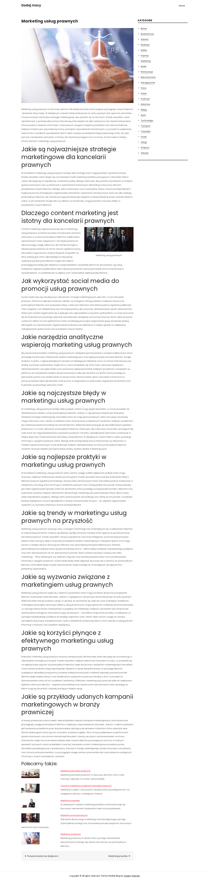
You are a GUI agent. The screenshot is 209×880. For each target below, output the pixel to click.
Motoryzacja (147, 71)
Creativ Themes (132, 875)
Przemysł (145, 98)
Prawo (144, 93)
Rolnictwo (145, 104)
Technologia (147, 120)
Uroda (144, 136)
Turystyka (145, 131)
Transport (145, 125)
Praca (143, 88)
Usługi (144, 142)
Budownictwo (147, 33)
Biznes (144, 28)
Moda (143, 66)
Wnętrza (145, 147)
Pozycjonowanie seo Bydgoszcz (42, 856)
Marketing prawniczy (71, 834)
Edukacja (145, 44)
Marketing (146, 61)
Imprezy (145, 55)
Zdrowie (144, 153)
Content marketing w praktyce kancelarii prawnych (86, 785)
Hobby (144, 50)
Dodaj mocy (31, 5)
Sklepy (144, 109)
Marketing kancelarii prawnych (76, 770)
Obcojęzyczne (148, 82)
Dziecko (144, 39)
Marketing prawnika (70, 800)
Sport (143, 115)
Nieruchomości (148, 77)
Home (182, 5)
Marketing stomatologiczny (74, 815)
